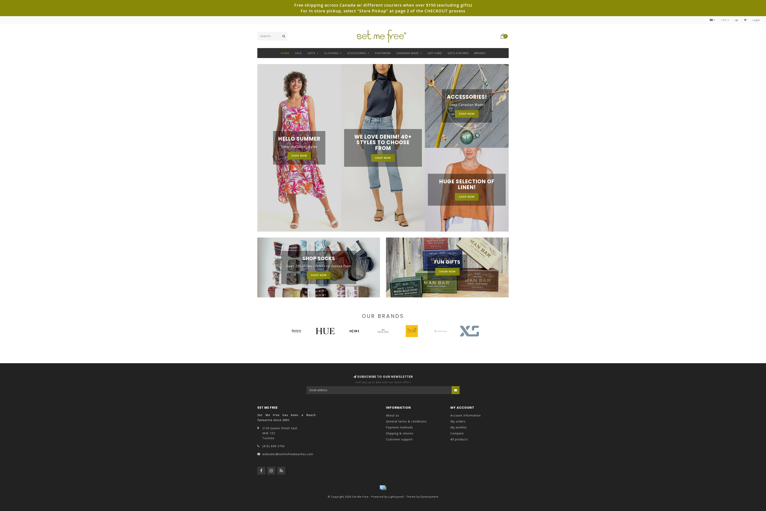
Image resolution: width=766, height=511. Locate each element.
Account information (465, 415)
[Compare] (736, 20)
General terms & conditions (406, 421)
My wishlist (458, 427)
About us (392, 415)
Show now (447, 271)
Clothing (331, 53)
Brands (480, 53)
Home (285, 53)
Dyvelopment (429, 496)
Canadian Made (407, 53)
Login (756, 20)
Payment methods (399, 427)
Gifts (311, 53)
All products (459, 439)
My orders (457, 421)
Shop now (299, 155)
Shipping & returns (399, 433)
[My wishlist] (745, 20)
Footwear (383, 53)
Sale (298, 53)
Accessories (356, 53)
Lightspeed (396, 496)
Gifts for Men (458, 53)
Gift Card (435, 53)
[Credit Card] (383, 488)
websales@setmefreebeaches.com (287, 454)
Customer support (399, 439)
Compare (457, 433)
